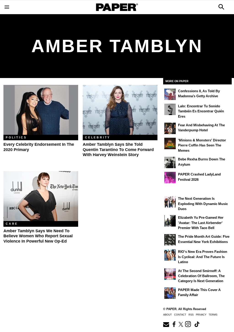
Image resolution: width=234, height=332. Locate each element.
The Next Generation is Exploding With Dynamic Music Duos (203, 204)
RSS (191, 314)
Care (12, 223)
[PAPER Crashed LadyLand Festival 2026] (170, 177)
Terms (213, 314)
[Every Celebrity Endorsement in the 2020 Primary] (40, 110)
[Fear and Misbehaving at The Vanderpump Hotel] (170, 128)
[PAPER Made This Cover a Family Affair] (170, 293)
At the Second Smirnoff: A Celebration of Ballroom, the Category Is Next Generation (201, 276)
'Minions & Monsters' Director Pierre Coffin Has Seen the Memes (202, 145)
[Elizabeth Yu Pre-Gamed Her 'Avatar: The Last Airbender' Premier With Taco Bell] (170, 221)
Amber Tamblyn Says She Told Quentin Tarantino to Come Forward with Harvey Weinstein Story (118, 149)
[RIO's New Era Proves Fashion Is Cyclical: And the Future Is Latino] (170, 255)
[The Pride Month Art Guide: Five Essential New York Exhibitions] (170, 240)
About (167, 314)
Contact (180, 314)
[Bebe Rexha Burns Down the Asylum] (170, 162)
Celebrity (97, 137)
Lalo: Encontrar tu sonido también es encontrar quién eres (201, 111)
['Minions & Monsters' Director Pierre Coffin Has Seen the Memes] (170, 143)
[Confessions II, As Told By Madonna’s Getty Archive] (170, 94)
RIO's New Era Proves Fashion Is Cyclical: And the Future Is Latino (202, 257)
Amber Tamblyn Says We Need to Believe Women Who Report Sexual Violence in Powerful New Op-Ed (38, 236)
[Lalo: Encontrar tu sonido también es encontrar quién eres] (170, 109)
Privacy (201, 314)
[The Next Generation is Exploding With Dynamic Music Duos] (170, 202)
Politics (16, 137)
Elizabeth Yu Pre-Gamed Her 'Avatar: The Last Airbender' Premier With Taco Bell (200, 223)
